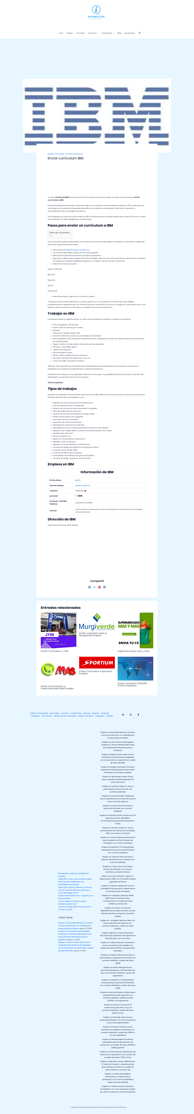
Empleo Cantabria (85, 716)
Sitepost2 (105, 713)
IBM (76, 480)
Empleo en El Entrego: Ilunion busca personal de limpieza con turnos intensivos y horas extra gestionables (118, 1020)
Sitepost (95, 713)
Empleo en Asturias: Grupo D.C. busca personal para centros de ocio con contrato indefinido (117, 789)
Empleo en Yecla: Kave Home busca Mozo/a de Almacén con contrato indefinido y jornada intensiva (118, 869)
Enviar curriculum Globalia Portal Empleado (132, 684)
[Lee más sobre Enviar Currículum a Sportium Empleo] (97, 662)
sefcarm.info (47, 716)
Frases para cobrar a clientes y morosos (75, 887)
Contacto (64, 713)
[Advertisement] (97, 62)
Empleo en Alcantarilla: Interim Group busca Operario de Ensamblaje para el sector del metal (118, 779)
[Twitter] (94, 587)
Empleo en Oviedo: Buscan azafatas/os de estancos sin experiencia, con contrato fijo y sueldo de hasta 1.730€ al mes (118, 1054)
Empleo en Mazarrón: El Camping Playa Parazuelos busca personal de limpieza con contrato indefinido (117, 850)
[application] (98, 33)
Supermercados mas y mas (133, 651)
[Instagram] (131, 715)
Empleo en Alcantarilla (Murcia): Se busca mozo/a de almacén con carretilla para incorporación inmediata (75, 926)
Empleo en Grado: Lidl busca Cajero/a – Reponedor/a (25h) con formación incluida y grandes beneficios (118, 879)
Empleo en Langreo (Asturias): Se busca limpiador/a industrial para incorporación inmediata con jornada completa (118, 770)
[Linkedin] (104, 587)
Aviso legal (54, 713)
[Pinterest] (99, 587)
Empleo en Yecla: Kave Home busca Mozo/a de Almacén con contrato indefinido (118, 808)
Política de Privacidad (39, 713)
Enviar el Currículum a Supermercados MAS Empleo (57, 687)
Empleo (51, 154)
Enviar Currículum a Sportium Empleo (95, 672)
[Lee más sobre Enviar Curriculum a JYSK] (58, 630)
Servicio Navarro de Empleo (65, 716)
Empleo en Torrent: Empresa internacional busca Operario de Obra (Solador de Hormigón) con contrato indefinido (117, 840)
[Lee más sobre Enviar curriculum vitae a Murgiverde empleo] (97, 621)
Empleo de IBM (81, 485)
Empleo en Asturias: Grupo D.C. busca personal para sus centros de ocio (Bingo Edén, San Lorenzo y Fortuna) (118, 830)
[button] (140, 33)
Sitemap (86, 713)
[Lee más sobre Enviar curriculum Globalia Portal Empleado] (135, 668)
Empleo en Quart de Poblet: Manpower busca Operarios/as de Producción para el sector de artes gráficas (118, 799)
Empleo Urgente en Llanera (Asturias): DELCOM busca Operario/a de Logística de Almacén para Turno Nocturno (117, 936)
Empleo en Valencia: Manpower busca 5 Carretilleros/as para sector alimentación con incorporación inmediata (117, 888)
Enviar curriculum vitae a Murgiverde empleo (93, 634)
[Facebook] (89, 587)
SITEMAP (109, 716)
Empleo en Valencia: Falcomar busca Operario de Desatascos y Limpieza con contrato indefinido (117, 860)
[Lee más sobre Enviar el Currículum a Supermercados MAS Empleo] (58, 670)
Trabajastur (35, 716)
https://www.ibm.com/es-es (77, 250)
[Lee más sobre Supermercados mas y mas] (135, 630)
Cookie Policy (75, 713)
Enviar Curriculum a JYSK (54, 651)
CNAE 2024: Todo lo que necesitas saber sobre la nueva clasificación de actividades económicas (75, 882)
